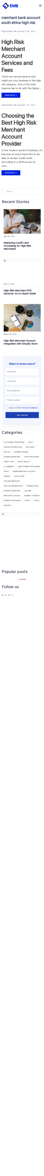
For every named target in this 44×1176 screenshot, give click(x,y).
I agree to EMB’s (23, 408)
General (7, 476)
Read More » (9, 96)
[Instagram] (12, 596)
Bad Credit (30, 447)
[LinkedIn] (9, 596)
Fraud (6, 471)
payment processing (12, 500)
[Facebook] (3, 596)
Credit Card (9, 462)
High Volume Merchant (13, 486)
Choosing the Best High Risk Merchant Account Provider (18, 129)
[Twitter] (6, 596)
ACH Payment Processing (14, 442)
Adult (30, 442)
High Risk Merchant (12, 481)
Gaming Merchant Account (24, 471)
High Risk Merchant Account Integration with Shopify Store (21, 342)
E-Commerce (9, 466)
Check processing (31, 457)
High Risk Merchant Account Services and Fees (17, 55)
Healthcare (19, 476)
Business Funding (21, 452)
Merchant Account (12, 496)
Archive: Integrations (13, 447)
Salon (36, 500)
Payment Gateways (32, 496)
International (33, 486)
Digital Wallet (24, 462)
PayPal (27, 500)
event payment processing (29, 466)
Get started (22, 415)
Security (7, 505)
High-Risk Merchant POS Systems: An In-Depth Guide (20, 292)
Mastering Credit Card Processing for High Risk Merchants (17, 245)
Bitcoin (7, 452)
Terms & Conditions (30, 408)
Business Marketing (12, 457)
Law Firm (27, 491)
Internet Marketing (12, 491)
